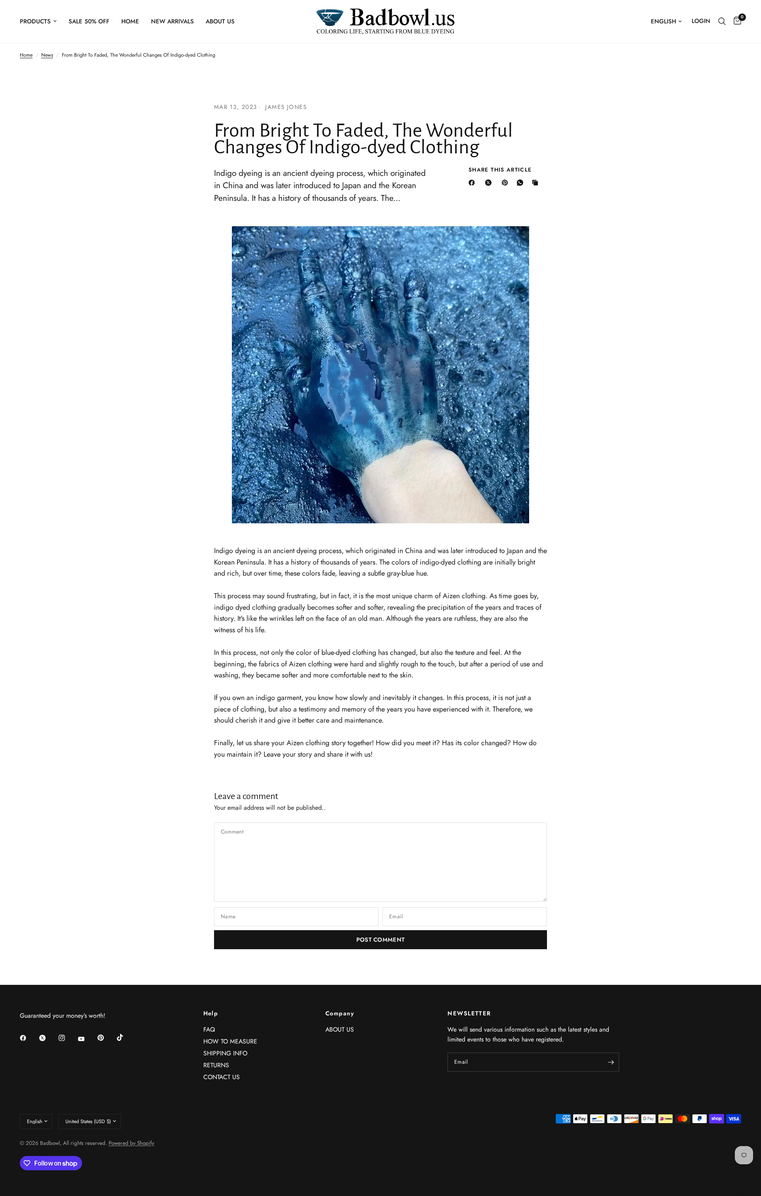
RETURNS (216, 1065)
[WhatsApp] (521, 182)
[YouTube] (87, 1039)
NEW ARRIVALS (172, 21)
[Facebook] (473, 182)
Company (339, 1014)
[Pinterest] (506, 182)
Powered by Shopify (131, 1143)
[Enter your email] (611, 1062)
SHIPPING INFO (225, 1053)
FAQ (209, 1029)
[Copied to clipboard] (536, 182)
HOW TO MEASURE (230, 1041)
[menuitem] (41, 21)
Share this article (500, 170)
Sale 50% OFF (89, 21)
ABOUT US (220, 21)
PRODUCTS (35, 21)
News (47, 55)
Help (210, 1014)
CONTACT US (221, 1077)
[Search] (722, 21)
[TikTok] (125, 1037)
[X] (490, 182)
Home (130, 21)
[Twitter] (48, 1038)
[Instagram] (67, 1038)
